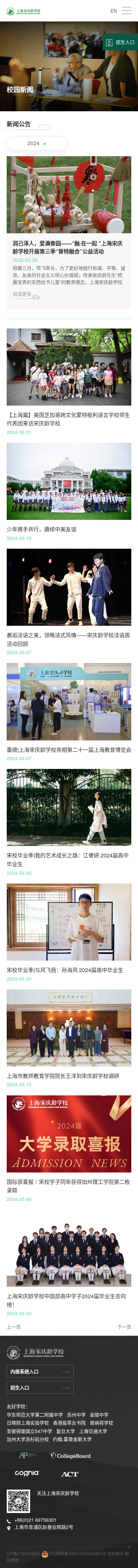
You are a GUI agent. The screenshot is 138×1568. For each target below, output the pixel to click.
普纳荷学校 (101, 1422)
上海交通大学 (93, 1431)
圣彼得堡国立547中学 (29, 1431)
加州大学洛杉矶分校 (28, 1439)
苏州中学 (76, 1414)
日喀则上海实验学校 (28, 1422)
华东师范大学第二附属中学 (35, 1414)
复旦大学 (65, 1431)
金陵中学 (99, 1414)
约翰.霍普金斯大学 (72, 1439)
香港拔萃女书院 (69, 1422)
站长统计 (116, 1553)
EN (114, 10)
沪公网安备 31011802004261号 (77, 1553)
